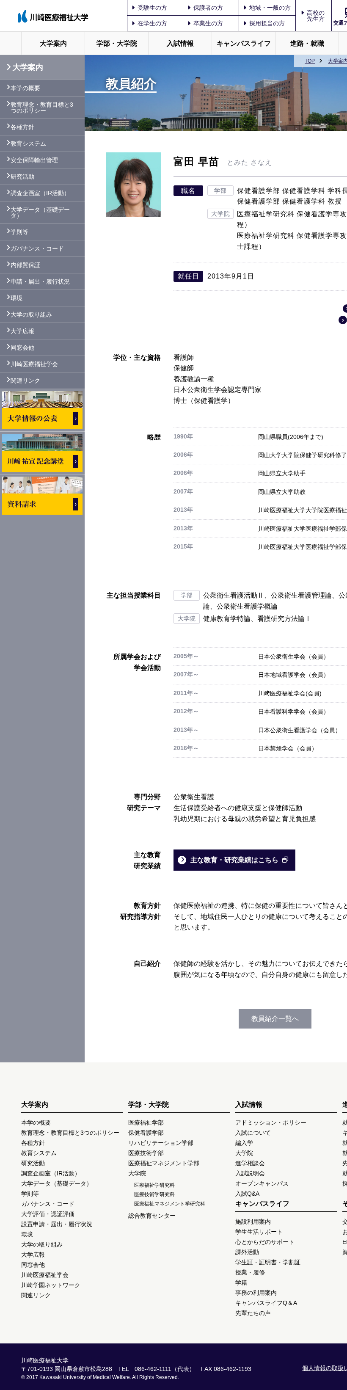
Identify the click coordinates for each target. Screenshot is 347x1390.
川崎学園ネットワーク (50, 1285)
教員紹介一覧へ (275, 1018)
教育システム (28, 143)
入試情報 (180, 43)
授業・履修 (250, 1272)
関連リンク (25, 380)
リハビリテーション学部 (160, 1142)
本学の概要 (25, 88)
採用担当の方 (267, 23)
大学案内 (53, 43)
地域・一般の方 (270, 7)
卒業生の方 (208, 23)
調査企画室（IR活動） (40, 193)
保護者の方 (208, 7)
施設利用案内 (253, 1221)
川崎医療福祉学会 (34, 364)
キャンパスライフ (244, 43)
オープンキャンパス (262, 1183)
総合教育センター (152, 1215)
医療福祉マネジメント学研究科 (169, 1204)
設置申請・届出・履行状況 (56, 1224)
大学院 (137, 1173)
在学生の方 (152, 23)
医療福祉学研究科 (154, 1185)
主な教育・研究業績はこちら (234, 859)
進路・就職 (307, 43)
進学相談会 (250, 1163)
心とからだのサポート (265, 1241)
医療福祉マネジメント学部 (163, 1163)
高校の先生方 (316, 16)
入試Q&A (247, 1193)
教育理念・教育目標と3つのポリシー (42, 107)
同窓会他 (22, 347)
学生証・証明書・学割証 (267, 1262)
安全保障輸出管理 (34, 160)
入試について (253, 1132)
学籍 (241, 1282)
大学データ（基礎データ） (40, 212)
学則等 (19, 232)
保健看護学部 (146, 1132)
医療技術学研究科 (154, 1194)
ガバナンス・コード (37, 248)
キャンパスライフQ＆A (266, 1302)
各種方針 (22, 127)
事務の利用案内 (256, 1292)
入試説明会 (250, 1173)
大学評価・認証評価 (47, 1214)
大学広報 (22, 331)
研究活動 (22, 176)
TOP (310, 61)
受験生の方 (152, 7)
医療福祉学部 (146, 1122)
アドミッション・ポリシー (270, 1122)
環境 (16, 298)
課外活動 (247, 1252)
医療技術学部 (146, 1153)
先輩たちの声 (253, 1313)
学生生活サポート (259, 1231)
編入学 (244, 1142)
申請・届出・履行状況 (40, 281)
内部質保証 (25, 265)
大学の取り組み (31, 314)
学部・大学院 (116, 43)
